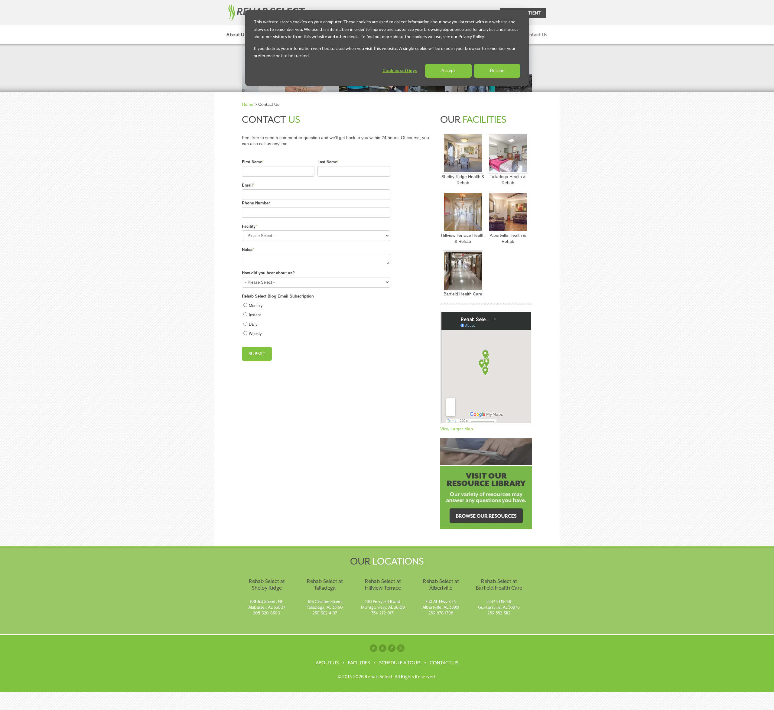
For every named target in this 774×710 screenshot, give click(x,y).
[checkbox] (316, 318)
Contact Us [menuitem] (535, 34)
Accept (448, 70)
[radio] (316, 305)
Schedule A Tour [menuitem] (399, 663)
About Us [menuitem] (236, 34)
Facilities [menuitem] (359, 663)
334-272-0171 (383, 613)
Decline (497, 70)
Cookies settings (399, 70)
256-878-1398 (440, 613)
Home (247, 104)
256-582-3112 (498, 613)
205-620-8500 (266, 613)
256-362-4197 (325, 613)
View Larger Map (456, 428)
